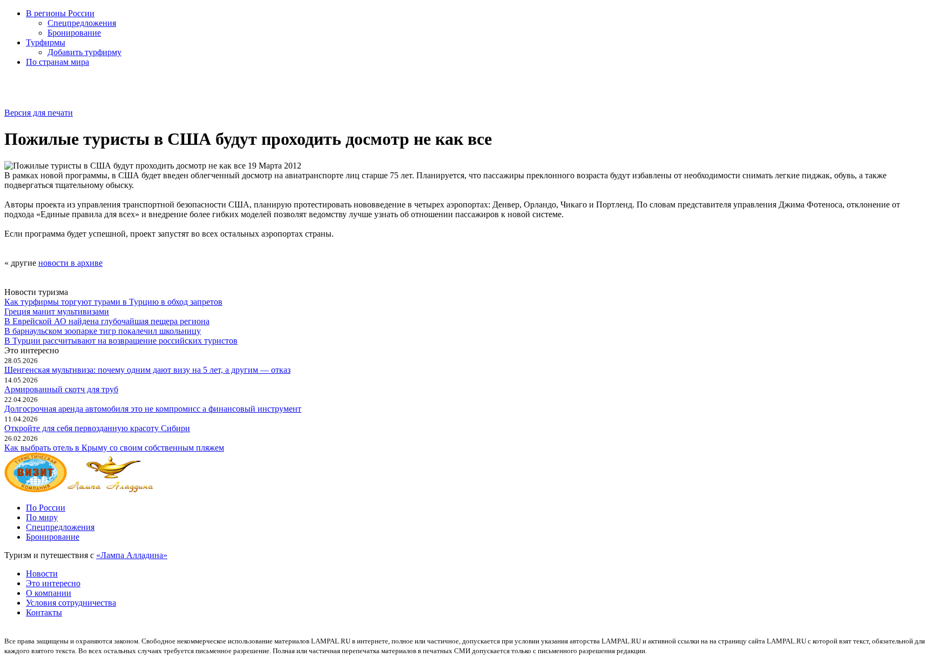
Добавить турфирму (84, 52)
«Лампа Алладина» (131, 555)
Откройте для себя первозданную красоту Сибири (97, 428)
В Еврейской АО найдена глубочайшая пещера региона (106, 321)
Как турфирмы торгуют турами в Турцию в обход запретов (113, 301)
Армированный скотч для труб (61, 389)
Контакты (44, 612)
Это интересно (53, 583)
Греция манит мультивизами (56, 311)
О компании (48, 593)
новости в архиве (70, 262)
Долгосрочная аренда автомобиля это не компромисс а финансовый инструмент (152, 408)
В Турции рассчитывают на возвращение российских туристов (121, 340)
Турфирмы (45, 42)
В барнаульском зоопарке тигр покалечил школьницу (102, 331)
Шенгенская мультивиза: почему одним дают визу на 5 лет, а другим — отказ (147, 369)
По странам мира (57, 61)
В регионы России (60, 13)
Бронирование (74, 32)
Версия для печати (38, 112)
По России (45, 507)
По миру (42, 517)
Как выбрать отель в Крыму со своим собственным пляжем (114, 447)
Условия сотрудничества (71, 602)
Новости (42, 573)
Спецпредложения (82, 23)
